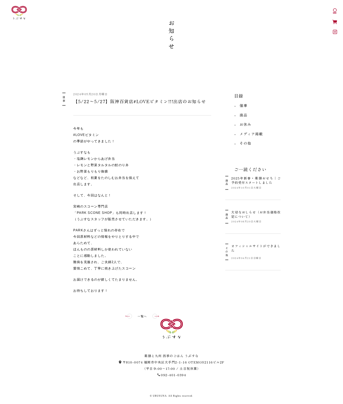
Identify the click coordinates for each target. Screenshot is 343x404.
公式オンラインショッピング (334, 22)
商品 (243, 114)
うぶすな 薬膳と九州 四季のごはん (19, 12)
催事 (64, 99)
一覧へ (142, 316)
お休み (245, 124)
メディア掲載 (251, 133)
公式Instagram (335, 32)
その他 (245, 143)
